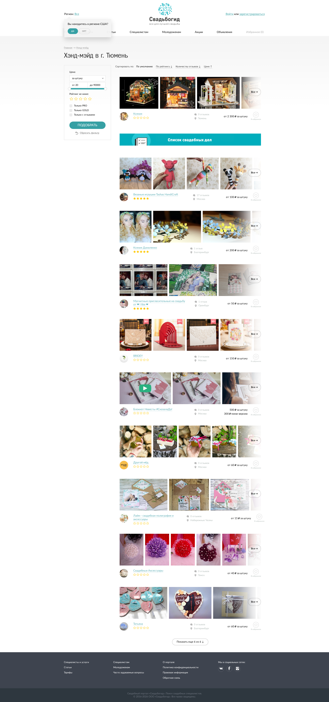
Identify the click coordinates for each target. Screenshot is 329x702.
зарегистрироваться (252, 14)
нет (84, 31)
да (72, 31)
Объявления (224, 32)
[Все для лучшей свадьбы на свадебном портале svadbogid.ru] (164, 14)
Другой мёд (140, 462)
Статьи (111, 32)
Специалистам (139, 32)
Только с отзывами (84, 115)
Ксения (137, 113)
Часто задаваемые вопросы (128, 672)
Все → (254, 92)
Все (77, 14)
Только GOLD (81, 110)
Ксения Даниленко (145, 247)
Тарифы (68, 672)
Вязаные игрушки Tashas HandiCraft (155, 194)
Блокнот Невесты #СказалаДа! (152, 409)
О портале (168, 662)
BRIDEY (138, 356)
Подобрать (87, 125)
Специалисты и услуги (76, 662)
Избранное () (255, 32)
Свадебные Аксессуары (148, 570)
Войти (229, 14)
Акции (199, 32)
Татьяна (138, 624)
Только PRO (80, 106)
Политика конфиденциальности (180, 667)
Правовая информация (175, 672)
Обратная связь (171, 678)
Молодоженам (171, 32)
